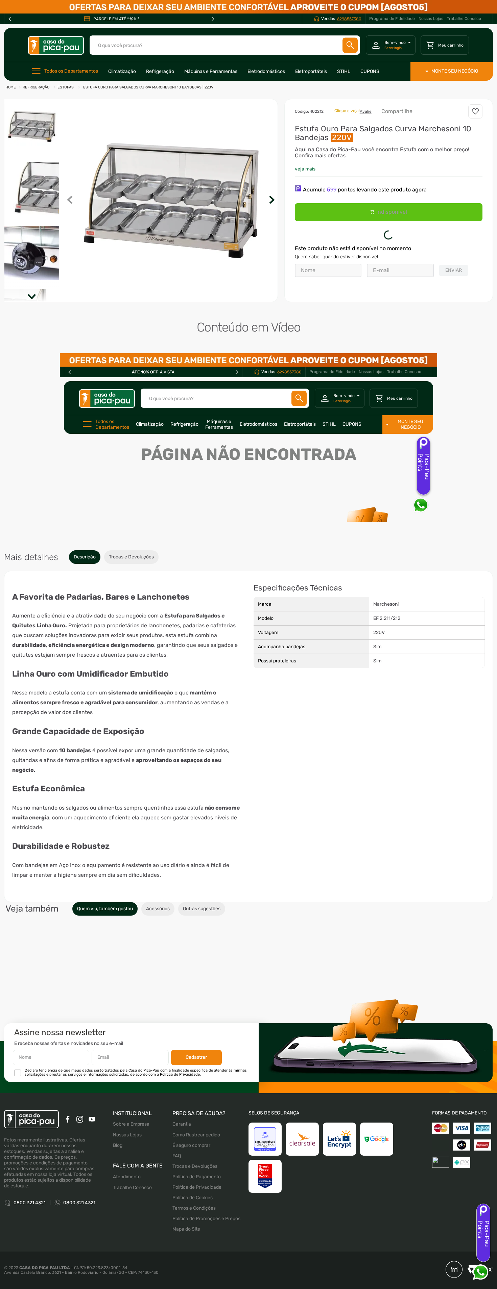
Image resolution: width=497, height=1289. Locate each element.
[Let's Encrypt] (339, 1202)
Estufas (65, 87)
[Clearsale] (302, 1202)
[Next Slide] (213, 19)
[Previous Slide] (10, 19)
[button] (171, 200)
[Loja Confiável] (265, 1202)
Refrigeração (36, 87)
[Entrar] (391, 45)
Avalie (366, 111)
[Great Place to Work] (265, 1239)
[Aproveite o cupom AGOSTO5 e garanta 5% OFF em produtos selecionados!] (248, 7)
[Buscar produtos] (350, 45)
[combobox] (225, 45)
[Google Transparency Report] (376, 1202)
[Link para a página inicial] (10, 87)
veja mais (305, 169)
